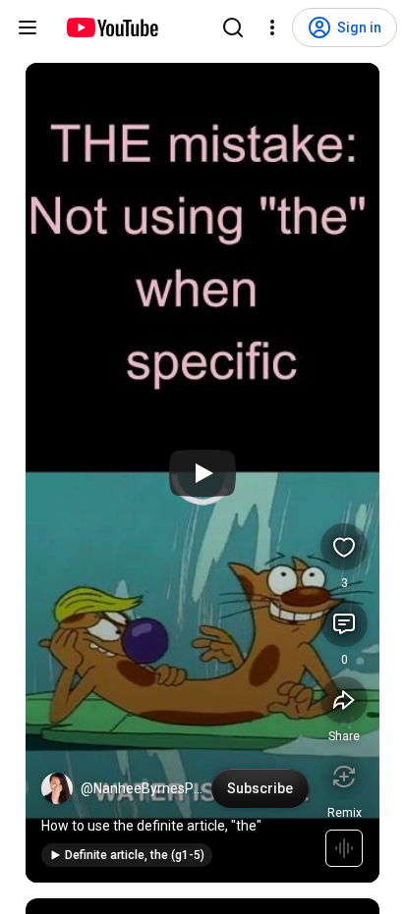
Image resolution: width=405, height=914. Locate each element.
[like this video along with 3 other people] (344, 546)
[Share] (344, 700)
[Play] (202, 473)
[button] (57, 788)
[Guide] (27, 27)
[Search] (233, 27)
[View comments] (344, 623)
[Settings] (272, 27)
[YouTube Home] (111, 27)
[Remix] (344, 776)
